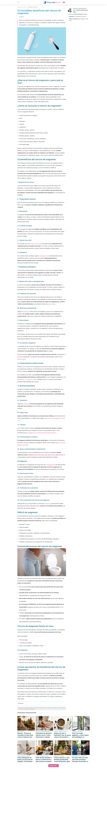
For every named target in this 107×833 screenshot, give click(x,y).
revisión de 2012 (35, 243)
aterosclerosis (21, 359)
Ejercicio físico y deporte (79, 756)
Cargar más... (53, 765)
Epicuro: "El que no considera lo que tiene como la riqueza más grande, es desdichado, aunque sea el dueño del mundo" (26, 735)
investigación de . (42, 433)
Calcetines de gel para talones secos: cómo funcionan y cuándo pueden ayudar (44, 735)
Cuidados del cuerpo (33, 7)
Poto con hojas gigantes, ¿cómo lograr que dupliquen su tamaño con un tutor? (80, 735)
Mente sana (20, 731)
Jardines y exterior (77, 731)
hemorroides (52, 304)
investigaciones (43, 256)
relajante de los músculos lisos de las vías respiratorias (45, 455)
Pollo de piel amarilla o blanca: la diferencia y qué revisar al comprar (44, 759)
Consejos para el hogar (60, 731)
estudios (26, 311)
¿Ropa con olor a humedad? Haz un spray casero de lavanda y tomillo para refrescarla (62, 735)
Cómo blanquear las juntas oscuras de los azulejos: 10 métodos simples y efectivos (25, 759)
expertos (27, 379)
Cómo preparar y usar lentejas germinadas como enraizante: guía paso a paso (62, 759)
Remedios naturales (22, 7)
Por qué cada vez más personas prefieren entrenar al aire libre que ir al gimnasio (80, 759)
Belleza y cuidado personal (43, 731)
